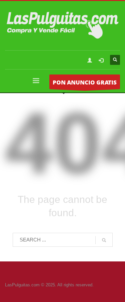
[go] (104, 240)
